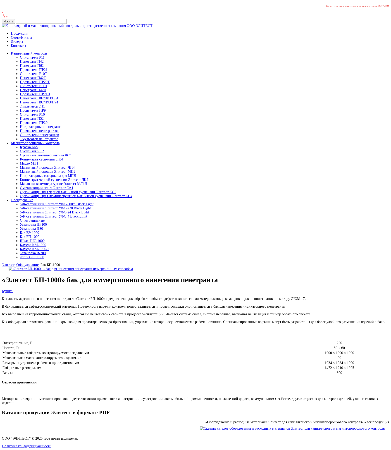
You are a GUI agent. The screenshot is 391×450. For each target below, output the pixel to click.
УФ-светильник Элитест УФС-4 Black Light (53, 216)
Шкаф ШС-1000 (32, 241)
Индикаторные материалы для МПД (48, 175)
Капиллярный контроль (29, 53)
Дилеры (17, 41)
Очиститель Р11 (32, 57)
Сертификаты (21, 37)
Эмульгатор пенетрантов (39, 139)
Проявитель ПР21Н (35, 94)
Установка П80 (31, 228)
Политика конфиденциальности (26, 446)
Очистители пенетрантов (39, 135)
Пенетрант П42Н (33, 90)
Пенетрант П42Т (33, 78)
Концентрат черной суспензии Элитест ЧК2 (54, 180)
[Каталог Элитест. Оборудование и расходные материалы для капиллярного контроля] (292, 428)
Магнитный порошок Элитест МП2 (47, 171)
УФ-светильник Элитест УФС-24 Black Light (54, 212)
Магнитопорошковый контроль (35, 143)
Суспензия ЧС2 (32, 151)
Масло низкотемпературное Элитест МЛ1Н (53, 184)
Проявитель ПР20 (34, 122)
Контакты (18, 46)
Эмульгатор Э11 (32, 106)
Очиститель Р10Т (33, 74)
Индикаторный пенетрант (40, 127)
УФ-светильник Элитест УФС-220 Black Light (55, 208)
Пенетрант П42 (32, 61)
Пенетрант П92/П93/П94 (39, 102)
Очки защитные (32, 220)
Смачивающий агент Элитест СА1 (46, 188)
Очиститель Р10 (32, 114)
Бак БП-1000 (29, 237)
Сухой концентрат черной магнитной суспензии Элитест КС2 (68, 192)
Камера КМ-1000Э (34, 249)
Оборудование (22, 200)
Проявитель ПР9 (33, 110)
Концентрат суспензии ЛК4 (41, 159)
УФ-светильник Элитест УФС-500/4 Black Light (56, 204)
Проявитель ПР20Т (35, 82)
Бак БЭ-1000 (29, 233)
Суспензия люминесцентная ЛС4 (46, 155)
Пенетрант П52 (32, 118)
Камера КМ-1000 (33, 245)
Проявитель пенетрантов (39, 131)
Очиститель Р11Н (33, 86)
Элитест (8, 265)
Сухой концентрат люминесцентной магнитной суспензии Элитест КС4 (76, 196)
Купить (7, 291)
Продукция (19, 33)
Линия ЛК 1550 (32, 257)
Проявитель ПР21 (34, 70)
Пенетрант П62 (32, 65)
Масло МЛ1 (29, 163)
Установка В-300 (33, 253)
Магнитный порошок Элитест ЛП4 (47, 167)
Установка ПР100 (33, 224)
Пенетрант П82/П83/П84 (39, 98)
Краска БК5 (29, 147)
